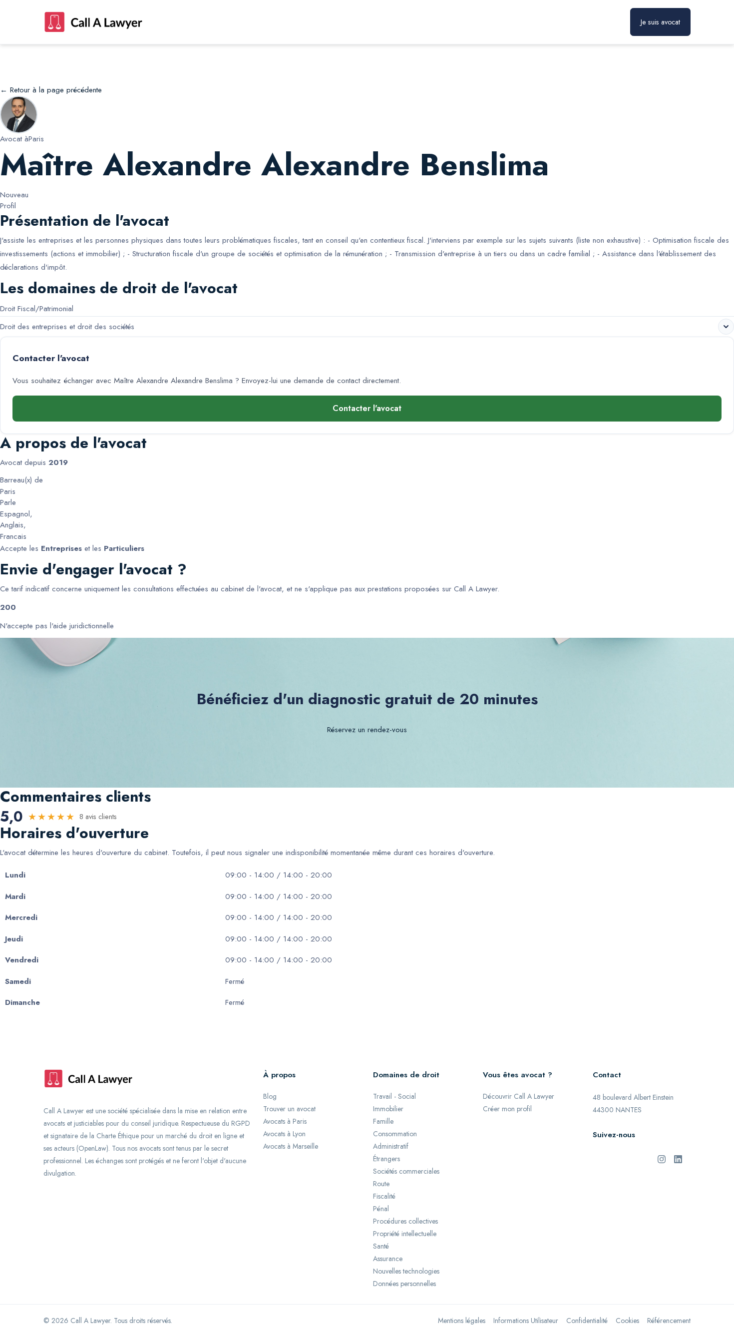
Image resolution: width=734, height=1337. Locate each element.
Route (381, 1184)
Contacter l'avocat (367, 408)
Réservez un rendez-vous (367, 729)
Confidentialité (587, 1321)
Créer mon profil (507, 1109)
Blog (270, 1096)
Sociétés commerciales (406, 1171)
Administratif (390, 1146)
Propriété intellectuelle (404, 1234)
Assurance (387, 1259)
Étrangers (386, 1159)
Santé (381, 1246)
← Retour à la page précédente (51, 89)
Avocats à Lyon (284, 1134)
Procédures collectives (405, 1221)
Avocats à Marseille (290, 1146)
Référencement (669, 1321)
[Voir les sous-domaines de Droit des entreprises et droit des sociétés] (726, 327)
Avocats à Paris (285, 1121)
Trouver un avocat (289, 1109)
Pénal (381, 1209)
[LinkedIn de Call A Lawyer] (678, 1158)
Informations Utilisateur (525, 1321)
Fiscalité (384, 1196)
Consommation (395, 1134)
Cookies (627, 1321)
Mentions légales (461, 1321)
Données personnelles (404, 1284)
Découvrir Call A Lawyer (518, 1096)
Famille (383, 1121)
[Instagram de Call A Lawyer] (662, 1158)
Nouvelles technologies (406, 1271)
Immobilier (388, 1109)
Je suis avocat (660, 22)
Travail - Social (394, 1096)
